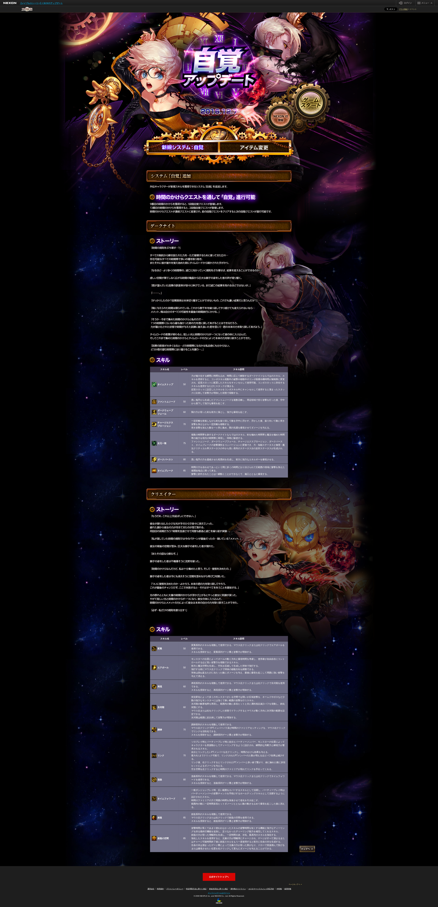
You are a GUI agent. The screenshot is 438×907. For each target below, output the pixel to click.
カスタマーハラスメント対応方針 (261, 889)
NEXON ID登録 (280, 117)
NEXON (9, 3)
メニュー (425, 3)
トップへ (307, 849)
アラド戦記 (403, 9)
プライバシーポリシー (174, 889)
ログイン (405, 3)
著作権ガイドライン (238, 889)
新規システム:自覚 (183, 147)
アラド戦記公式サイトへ (219, 877)
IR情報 (279, 889)
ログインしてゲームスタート (310, 103)
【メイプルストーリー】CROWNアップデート (41, 3)
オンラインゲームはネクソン (219, 893)
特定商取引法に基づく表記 (196, 889)
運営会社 (150, 889)
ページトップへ (295, 884)
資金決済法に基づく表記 (218, 889)
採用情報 (287, 889)
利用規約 (160, 889)
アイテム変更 (254, 147)
